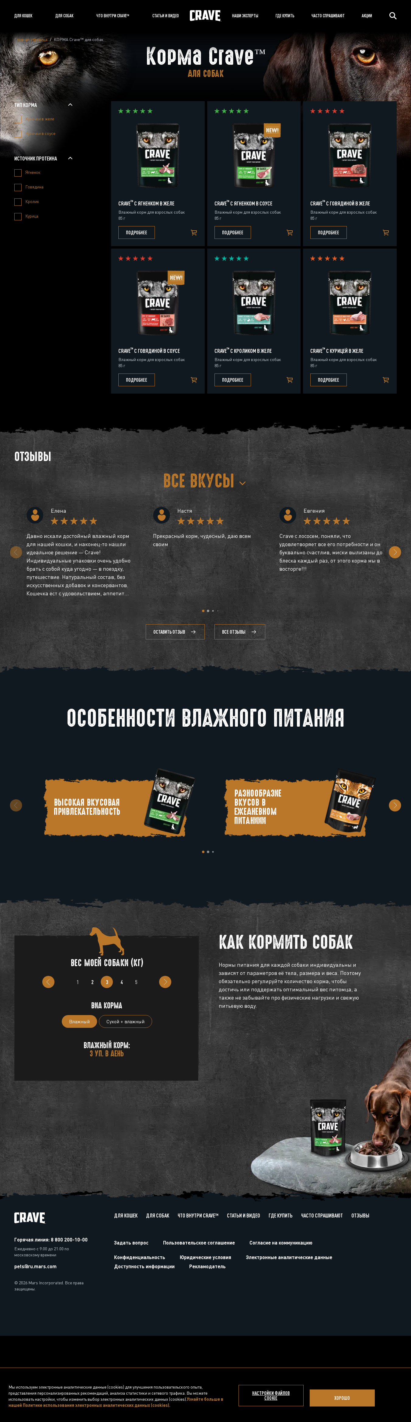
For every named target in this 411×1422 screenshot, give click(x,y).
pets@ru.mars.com (35, 1266)
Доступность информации (144, 1266)
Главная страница (30, 39)
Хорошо (342, 1398)
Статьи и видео (243, 1215)
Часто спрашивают (322, 1215)
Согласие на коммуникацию (280, 1242)
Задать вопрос (131, 1242)
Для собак (157, 1215)
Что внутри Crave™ (198, 1215)
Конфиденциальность (139, 1257)
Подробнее (136, 232)
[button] (203, 611)
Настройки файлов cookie (271, 1395)
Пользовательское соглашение (199, 1242)
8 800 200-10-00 (69, 1239)
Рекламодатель (207, 1266)
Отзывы (360, 1215)
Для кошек (126, 1215)
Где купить (281, 1215)
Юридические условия (205, 1257)
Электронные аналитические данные (289, 1257)
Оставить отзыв (169, 632)
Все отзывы (234, 632)
